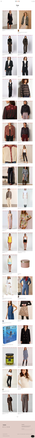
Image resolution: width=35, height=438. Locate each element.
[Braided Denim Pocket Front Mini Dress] (9, 310)
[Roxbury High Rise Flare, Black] (9, 378)
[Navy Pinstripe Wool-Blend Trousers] (9, 176)
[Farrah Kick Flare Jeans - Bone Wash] (25, 198)
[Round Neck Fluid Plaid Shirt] (25, 88)
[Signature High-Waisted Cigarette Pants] (25, 154)
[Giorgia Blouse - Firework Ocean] (25, 110)
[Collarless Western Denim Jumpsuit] (25, 285)
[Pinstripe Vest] (25, 66)
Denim (3, 321)
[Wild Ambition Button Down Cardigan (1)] (25, 19)
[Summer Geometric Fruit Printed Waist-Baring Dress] (25, 219)
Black (3, 389)
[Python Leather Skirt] (25, 310)
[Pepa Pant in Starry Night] (25, 403)
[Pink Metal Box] (25, 263)
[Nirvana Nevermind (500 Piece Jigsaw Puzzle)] (9, 334)
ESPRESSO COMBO (18, 30)
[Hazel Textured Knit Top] (25, 378)
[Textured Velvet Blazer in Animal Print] (25, 44)
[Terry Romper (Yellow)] (9, 241)
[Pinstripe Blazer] (9, 66)
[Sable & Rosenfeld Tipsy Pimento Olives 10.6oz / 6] (9, 356)
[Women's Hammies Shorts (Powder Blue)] (9, 263)
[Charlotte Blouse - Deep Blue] (25, 132)
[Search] (32, 1)
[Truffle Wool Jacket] (9, 198)
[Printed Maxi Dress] (9, 219)
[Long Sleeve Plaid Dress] (25, 176)
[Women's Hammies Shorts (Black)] (25, 241)
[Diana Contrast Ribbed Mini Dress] (25, 356)
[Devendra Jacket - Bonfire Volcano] (9, 132)
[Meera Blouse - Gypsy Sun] (9, 110)
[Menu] (1, 1)
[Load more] (17, 416)
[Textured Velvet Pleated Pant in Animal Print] (9, 44)
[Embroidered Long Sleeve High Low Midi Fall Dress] (9, 19)
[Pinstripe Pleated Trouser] (9, 88)
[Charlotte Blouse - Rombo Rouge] (9, 154)
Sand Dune (3, 296)
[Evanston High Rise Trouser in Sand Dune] (9, 285)
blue (18, 296)
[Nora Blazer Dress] (25, 334)
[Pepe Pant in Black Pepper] (9, 403)
